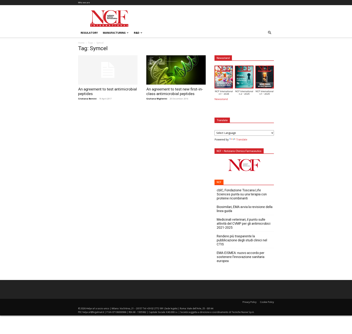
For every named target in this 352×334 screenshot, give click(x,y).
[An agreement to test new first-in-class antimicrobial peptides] (176, 70)
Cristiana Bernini (87, 98)
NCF (219, 182)
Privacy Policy (249, 302)
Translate (241, 139)
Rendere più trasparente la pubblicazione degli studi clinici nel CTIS (242, 240)
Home (81, 42)
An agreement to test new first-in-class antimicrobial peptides (174, 91)
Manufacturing (114, 32)
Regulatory (89, 32)
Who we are (84, 2)
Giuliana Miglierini (156, 98)
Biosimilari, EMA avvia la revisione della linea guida (244, 209)
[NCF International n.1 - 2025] (264, 78)
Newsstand (221, 99)
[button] (269, 33)
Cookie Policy (267, 302)
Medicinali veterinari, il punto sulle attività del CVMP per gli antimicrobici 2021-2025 (243, 223)
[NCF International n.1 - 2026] (223, 78)
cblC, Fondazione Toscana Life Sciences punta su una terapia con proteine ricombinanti (242, 194)
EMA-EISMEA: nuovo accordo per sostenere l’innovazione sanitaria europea (240, 257)
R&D (136, 32)
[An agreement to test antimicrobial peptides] (108, 70)
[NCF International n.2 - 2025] (244, 78)
